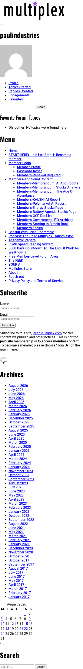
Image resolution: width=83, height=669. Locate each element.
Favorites (16, 99)
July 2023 (16, 487)
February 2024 (20, 463)
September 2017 (21, 564)
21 (21, 629)
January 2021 (19, 544)
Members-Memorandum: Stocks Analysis (48, 187)
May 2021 (16, 532)
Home (13, 151)
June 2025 (17, 434)
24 (2, 634)
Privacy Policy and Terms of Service (36, 281)
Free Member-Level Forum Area (33, 256)
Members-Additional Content (31, 179)
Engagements (19, 95)
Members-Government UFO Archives (45, 220)
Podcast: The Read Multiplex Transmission (41, 236)
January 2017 (19, 597)
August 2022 (18, 524)
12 (12, 624)
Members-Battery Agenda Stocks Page (46, 212)
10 (2, 624)
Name (4, 304)
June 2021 (17, 528)
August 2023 (18, 483)
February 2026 (20, 410)
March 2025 (18, 443)
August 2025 (18, 430)
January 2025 (19, 451)
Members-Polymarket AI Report (41, 204)
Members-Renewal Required (39, 175)
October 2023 (19, 475)
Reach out (16, 277)
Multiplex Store (20, 269)
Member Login (20, 163)
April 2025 (16, 438)
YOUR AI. (15, 264)
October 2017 (19, 560)
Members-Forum (30, 228)
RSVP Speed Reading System (31, 244)
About (13, 273)
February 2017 (20, 593)
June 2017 (17, 577)
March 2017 (18, 589)
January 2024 (19, 467)
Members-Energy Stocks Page (40, 208)
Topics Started (20, 87)
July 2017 (16, 572)
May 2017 (16, 581)
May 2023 (16, 495)
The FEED (16, 260)
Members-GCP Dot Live (35, 216)
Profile (14, 83)
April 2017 (16, 585)
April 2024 (16, 455)
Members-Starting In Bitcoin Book (43, 224)
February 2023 (20, 507)
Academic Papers (22, 240)
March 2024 (18, 459)
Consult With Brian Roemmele (31, 232)
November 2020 (21, 552)
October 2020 (19, 556)
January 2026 (19, 414)
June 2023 (17, 491)
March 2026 (18, 406)
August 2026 (18, 386)
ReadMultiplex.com (47, 333)
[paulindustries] (16, 76)
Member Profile (29, 167)
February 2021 (20, 540)
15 (26, 624)
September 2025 (21, 426)
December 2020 (21, 548)
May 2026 (16, 398)
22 (26, 629)
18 (7, 629)
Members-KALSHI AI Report (38, 199)
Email (4, 314)
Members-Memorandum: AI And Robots (47, 183)
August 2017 (18, 568)
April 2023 (16, 499)
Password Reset (29, 171)
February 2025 (20, 447)
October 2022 (19, 516)
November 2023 (21, 471)
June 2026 (17, 394)
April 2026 (16, 402)
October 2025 (19, 422)
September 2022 (21, 520)
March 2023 (18, 503)
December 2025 (21, 418)
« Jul (3, 643)
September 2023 (21, 479)
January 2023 (19, 512)
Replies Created (21, 91)
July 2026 (16, 390)
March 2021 (18, 536)
